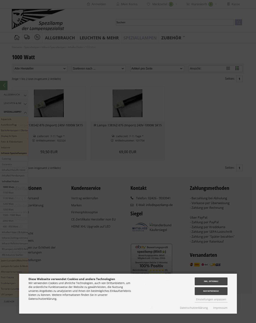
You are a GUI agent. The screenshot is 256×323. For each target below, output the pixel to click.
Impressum (220, 308)
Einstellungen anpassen (211, 299)
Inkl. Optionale (211, 281)
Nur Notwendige (211, 291)
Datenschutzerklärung (194, 308)
